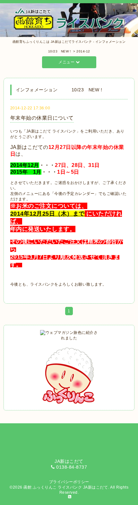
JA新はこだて (95, 487)
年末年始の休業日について (42, 118)
